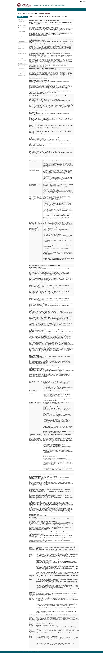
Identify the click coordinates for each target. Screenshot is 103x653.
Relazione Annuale (21, 41)
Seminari (19, 33)
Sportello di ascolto (21, 75)
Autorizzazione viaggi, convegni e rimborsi (22, 72)
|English (82, 1)
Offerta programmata (22, 27)
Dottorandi (20, 36)
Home (18, 13)
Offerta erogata (21, 31)
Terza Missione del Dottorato (21, 69)
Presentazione (20, 19)
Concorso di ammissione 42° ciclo (22, 25)
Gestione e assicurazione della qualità (21, 45)
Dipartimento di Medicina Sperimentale (27, 9)
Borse (19, 55)
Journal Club (20, 58)
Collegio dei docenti (22, 21)
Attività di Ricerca (21, 51)
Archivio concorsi (21, 48)
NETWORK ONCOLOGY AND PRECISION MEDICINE (28, 13)
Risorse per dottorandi (22, 53)
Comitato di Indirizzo (22, 65)
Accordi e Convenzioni (22, 60)
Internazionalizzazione (22, 63)
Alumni (19, 38)
